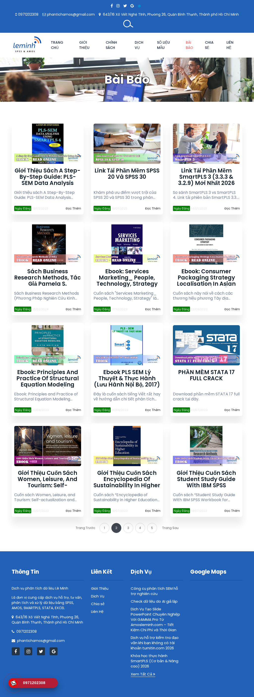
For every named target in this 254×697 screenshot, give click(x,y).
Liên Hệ (229, 45)
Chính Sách (111, 45)
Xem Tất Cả (142, 674)
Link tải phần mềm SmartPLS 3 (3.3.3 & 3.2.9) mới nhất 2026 (206, 177)
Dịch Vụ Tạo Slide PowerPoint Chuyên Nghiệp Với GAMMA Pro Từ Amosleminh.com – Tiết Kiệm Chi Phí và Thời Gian (155, 619)
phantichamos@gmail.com (71, 14)
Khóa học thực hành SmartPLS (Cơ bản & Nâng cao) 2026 (154, 661)
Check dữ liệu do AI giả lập (154, 601)
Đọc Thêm (73, 208)
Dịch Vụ (139, 45)
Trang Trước (85, 527)
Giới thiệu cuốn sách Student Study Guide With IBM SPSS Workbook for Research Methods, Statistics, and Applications (206, 479)
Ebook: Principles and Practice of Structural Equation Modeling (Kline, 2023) (47, 378)
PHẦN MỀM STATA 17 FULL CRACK (206, 375)
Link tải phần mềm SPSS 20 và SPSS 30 (127, 174)
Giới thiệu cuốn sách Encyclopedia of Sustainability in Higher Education (127, 479)
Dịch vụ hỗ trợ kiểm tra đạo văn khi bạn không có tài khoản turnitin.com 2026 (155, 643)
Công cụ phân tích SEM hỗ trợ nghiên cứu (154, 591)
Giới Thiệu (84, 45)
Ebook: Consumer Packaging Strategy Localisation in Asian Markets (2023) (206, 277)
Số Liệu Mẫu (163, 45)
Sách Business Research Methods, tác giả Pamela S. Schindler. (47, 277)
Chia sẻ (209, 45)
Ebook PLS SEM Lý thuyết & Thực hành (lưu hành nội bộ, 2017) (127, 378)
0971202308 (28, 14)
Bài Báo (189, 45)
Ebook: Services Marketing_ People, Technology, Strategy (127, 277)
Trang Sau (170, 527)
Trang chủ (57, 45)
